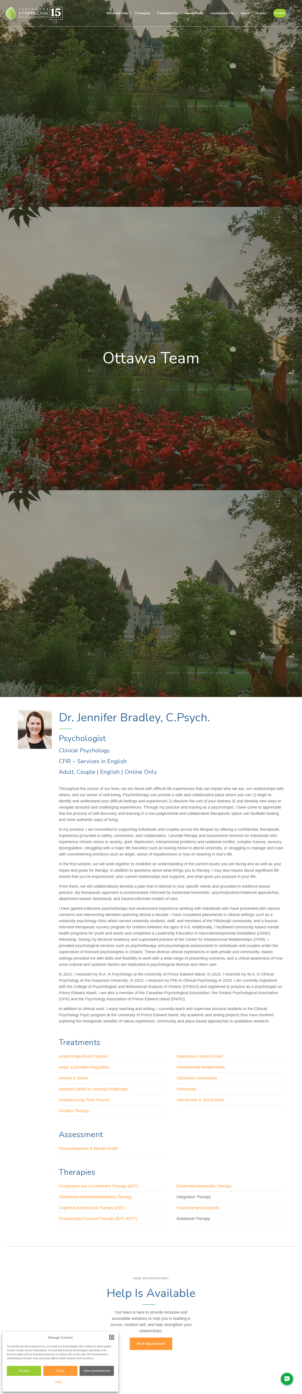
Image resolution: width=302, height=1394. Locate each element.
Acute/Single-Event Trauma (83, 1056)
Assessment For (222, 13)
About (245, 13)
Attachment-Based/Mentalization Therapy (95, 1197)
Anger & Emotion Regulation (84, 1067)
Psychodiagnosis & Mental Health (88, 1148)
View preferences (96, 1371)
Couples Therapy (74, 1111)
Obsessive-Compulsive (197, 1078)
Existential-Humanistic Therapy (204, 1186)
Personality (186, 1089)
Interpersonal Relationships (201, 1067)
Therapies (142, 13)
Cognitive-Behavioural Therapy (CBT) (92, 1208)
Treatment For (167, 13)
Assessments (194, 13)
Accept (24, 1371)
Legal (58, 1381)
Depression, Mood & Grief (199, 1056)
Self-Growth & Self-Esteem (200, 1100)
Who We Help (117, 13)
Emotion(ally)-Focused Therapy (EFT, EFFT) (98, 1218)
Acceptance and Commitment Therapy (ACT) (98, 1186)
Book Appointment (151, 1344)
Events (261, 13)
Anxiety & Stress (73, 1078)
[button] (111, 1337)
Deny (60, 1371)
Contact (280, 13)
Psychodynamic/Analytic (198, 1208)
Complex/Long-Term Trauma (84, 1100)
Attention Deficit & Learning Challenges (93, 1089)
